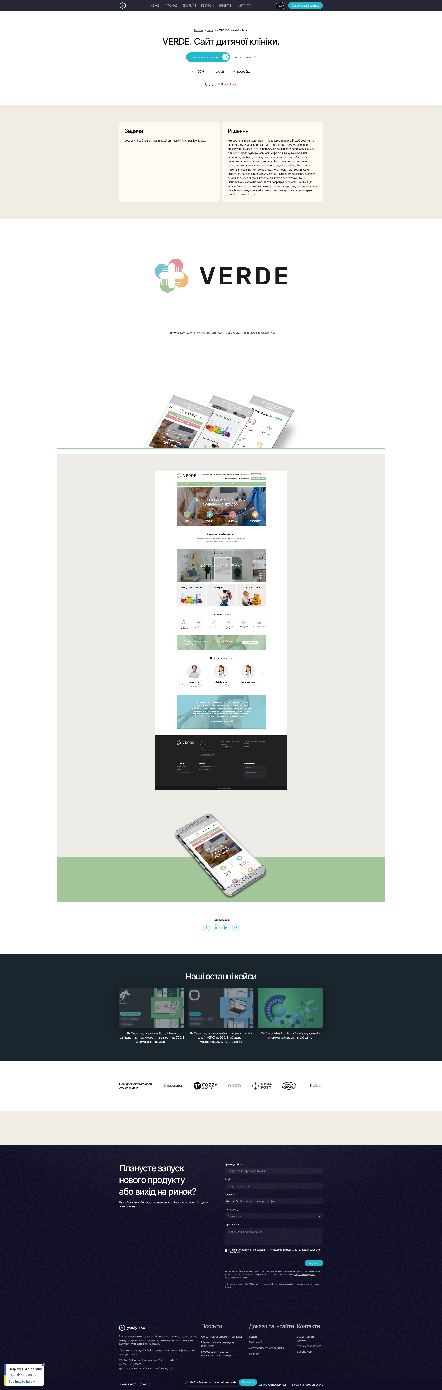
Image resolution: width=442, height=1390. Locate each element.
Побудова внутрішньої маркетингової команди (216, 1353)
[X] (216, 927)
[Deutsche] (290, 1086)
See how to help (20, 1382)
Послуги (189, 5)
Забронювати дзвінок (305, 5)
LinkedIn (254, 1353)
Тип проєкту (232, 1209)
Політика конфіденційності (283, 1284)
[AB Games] (258, 1086)
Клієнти (225, 5)
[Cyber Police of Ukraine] (322, 1086)
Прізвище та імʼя (234, 1164)
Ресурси (207, 5)
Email (228, 1179)
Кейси (155, 5)
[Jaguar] (219, 1086)
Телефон (229, 1194)
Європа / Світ (305, 1351)
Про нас (171, 5)
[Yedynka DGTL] (122, 5)
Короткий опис (233, 1224)
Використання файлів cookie (307, 1384)
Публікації (255, 1342)
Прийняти (248, 1382)
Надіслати (314, 1263)
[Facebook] (206, 927)
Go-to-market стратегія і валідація (222, 1336)
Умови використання (309, 1284)
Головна (198, 30)
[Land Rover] (181, 1086)
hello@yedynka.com (309, 1346)
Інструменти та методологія (266, 1348)
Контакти (244, 5)
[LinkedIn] (225, 927)
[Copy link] (235, 927)
